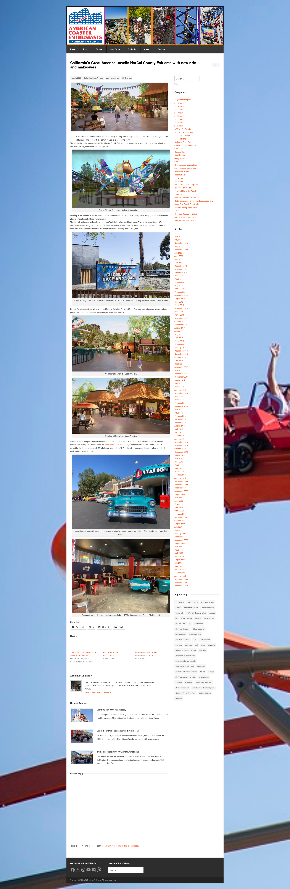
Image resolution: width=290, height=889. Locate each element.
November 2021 (181, 269)
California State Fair (182, 142)
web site (179, 698)
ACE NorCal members (183, 132)
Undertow (188, 682)
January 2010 (180, 478)
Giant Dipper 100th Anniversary (111, 709)
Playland (202, 650)
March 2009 (179, 510)
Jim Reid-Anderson (183, 639)
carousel (212, 613)
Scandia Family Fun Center (185, 207)
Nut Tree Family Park (183, 187)
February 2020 (180, 292)
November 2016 (181, 354)
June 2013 (178, 396)
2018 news (179, 112)
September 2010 (181, 452)
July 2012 (178, 409)
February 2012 (180, 416)
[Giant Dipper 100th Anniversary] (81, 715)
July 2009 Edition (111, 652)
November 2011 (181, 422)
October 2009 (180, 487)
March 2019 (179, 305)
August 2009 (179, 494)
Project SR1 (179, 194)
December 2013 (181, 393)
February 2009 (180, 514)
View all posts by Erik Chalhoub (99, 692)
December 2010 (181, 442)
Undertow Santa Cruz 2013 (185, 693)
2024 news (179, 125)
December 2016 (181, 350)
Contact (161, 49)
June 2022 (178, 256)
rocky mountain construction (186, 661)
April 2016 (178, 360)
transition (179, 682)
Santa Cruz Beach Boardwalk (186, 204)
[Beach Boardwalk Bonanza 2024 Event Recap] (81, 736)
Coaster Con (179, 152)
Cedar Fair (178, 148)
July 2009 (178, 497)
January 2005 (180, 576)
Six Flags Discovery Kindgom (186, 214)
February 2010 (180, 474)
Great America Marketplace (185, 165)
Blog (85, 49)
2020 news (179, 116)
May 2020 (178, 285)
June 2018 (178, 311)
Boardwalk (179, 613)
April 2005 (178, 566)
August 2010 (179, 455)
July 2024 (178, 236)
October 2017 (180, 321)
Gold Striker (179, 161)
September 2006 (181, 540)
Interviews (178, 178)
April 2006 (178, 553)
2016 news (179, 106)
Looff (194, 639)
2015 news (179, 103)
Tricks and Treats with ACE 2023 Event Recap (83, 654)
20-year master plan (182, 99)
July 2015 (178, 370)
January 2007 (180, 533)
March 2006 (179, 556)
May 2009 (178, 504)
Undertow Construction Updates (203, 687)
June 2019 (178, 301)
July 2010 (178, 458)
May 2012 (178, 412)
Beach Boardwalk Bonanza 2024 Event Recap (118, 730)
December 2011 (181, 419)
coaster (198, 618)
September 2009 (181, 491)
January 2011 (180, 439)
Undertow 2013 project (204, 682)
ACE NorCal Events (182, 129)
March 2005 (179, 569)
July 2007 (178, 527)
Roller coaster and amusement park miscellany (193, 201)
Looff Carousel (205, 639)
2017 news (179, 109)
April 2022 (178, 262)
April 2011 (178, 429)
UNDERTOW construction (185, 220)
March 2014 (179, 386)
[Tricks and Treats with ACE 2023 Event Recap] (81, 757)
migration (179, 645)
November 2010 (181, 445)
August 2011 (179, 425)
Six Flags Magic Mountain (185, 217)
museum (188, 645)
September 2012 (181, 406)
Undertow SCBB (205, 693)
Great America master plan (185, 168)
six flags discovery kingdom (186, 677)
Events (99, 49)
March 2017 (179, 341)
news (203, 645)
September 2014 (181, 376)
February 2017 (180, 344)
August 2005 (179, 559)
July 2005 (178, 562)
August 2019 (179, 298)
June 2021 (178, 275)
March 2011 (179, 432)
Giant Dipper (179, 155)
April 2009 (178, 507)
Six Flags (178, 210)
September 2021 (181, 272)
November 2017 (181, 318)
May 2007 (178, 530)
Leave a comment (112, 78)
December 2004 (181, 579)
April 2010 (178, 468)
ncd (196, 645)
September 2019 (181, 295)
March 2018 (179, 314)
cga (177, 618)
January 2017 (180, 347)
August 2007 (179, 523)
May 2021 (178, 278)
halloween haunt (195, 634)
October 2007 (180, 520)
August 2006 (179, 543)
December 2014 (181, 373)
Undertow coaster (182, 687)
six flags (211, 671)
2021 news (179, 119)
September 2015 (181, 367)
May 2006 (178, 549)
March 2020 (179, 288)
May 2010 (178, 465)
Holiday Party (179, 174)
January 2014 (180, 390)
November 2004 (181, 582)
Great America (181, 634)
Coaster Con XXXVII (183, 623)
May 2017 (178, 334)
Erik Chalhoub (126, 78)
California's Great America (93, 78)
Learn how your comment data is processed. (120, 845)
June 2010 (178, 461)
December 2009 (181, 481)
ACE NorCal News (182, 135)
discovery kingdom (182, 629)
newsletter (211, 645)
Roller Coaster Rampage (185, 666)
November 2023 (181, 243)
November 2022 (181, 249)
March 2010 (179, 471)
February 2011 (180, 435)
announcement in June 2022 (116, 444)
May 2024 (178, 239)
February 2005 (180, 572)
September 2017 (181, 324)
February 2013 (180, 403)
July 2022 (178, 252)
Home (72, 49)
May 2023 (178, 246)
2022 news (179, 122)
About (146, 49)
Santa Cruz (201, 666)
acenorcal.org (180, 138)
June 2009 (178, 501)
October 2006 (180, 536)
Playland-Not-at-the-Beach (185, 191)
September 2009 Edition (146, 652)
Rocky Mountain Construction (186, 197)
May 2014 (178, 383)
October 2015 (180, 363)
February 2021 (180, 282)
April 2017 (178, 337)
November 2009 (181, 484)
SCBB (202, 671)
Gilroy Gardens (180, 158)
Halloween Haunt (181, 171)
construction (198, 623)
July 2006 (178, 546)
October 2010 (180, 448)
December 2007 (181, 517)
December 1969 (181, 585)
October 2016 (180, 357)
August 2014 (179, 380)
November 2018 (181, 308)
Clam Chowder (186, 618)
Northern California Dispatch (186, 184)
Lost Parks (115, 49)
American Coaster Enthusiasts (187, 607)
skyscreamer (204, 677)
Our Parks (132, 49)
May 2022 (178, 259)
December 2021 (181, 265)
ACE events (180, 602)
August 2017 (179, 327)
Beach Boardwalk (207, 607)
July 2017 (178, 331)
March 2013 (179, 399)
